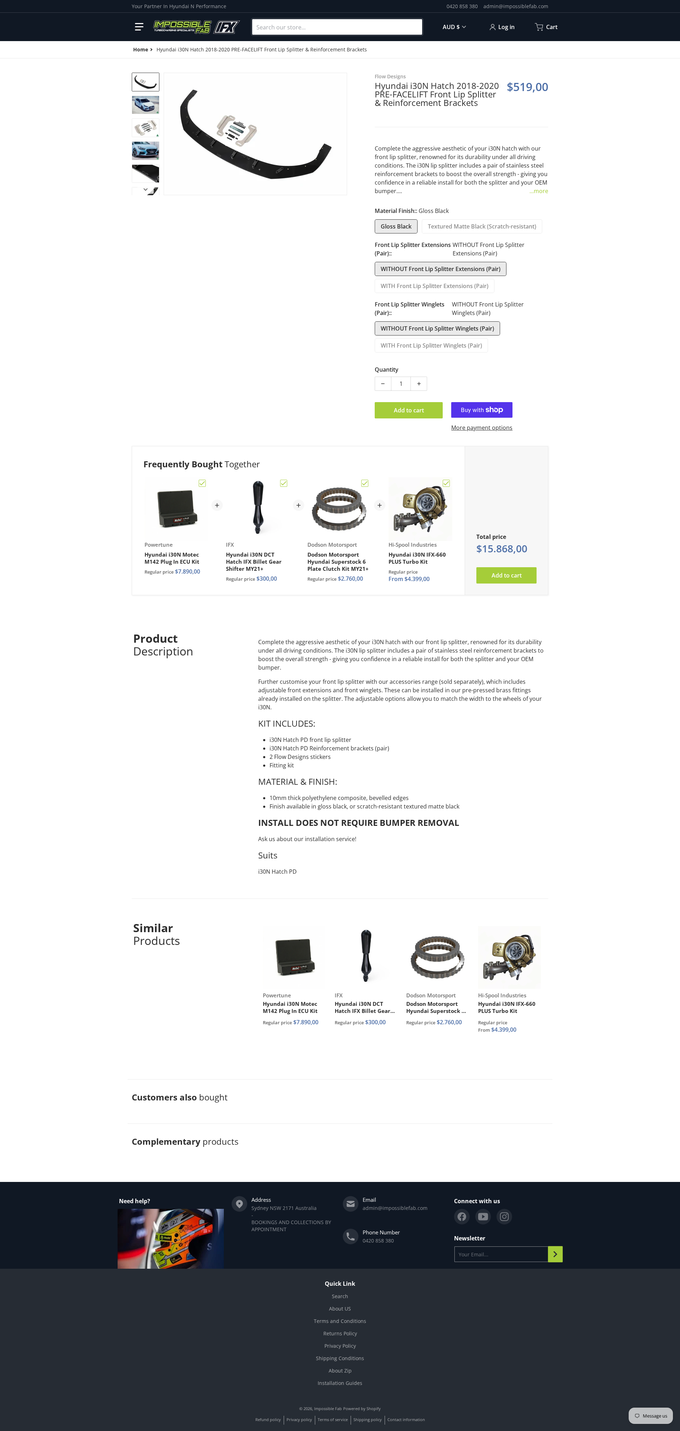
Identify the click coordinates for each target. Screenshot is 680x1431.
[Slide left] (168, 134)
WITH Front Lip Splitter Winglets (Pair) (431, 345)
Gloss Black (396, 226)
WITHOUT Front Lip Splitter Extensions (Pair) (440, 269)
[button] (139, 27)
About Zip (340, 1370)
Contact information (406, 1419)
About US (340, 1308)
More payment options (481, 428)
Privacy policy (299, 1419)
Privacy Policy (340, 1345)
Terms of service (333, 1419)
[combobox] (337, 27)
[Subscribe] (555, 1254)
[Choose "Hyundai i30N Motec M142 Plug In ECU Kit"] (202, 483)
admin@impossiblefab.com (515, 6)
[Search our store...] (414, 27)
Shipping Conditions (340, 1358)
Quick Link (340, 1283)
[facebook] (462, 1216)
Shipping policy (367, 1419)
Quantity (386, 369)
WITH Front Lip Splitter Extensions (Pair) (434, 286)
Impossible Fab (328, 1408)
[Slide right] (343, 134)
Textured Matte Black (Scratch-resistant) (482, 226)
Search (340, 1296)
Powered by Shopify (362, 1408)
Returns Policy (340, 1333)
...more (538, 191)
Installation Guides (340, 1383)
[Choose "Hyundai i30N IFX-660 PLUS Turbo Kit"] (446, 483)
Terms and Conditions (340, 1321)
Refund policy (268, 1419)
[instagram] (504, 1216)
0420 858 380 (462, 6)
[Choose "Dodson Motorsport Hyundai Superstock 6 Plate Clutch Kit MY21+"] (364, 483)
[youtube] (483, 1216)
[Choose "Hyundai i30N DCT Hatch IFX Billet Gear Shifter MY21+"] (283, 483)
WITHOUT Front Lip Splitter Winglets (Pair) (437, 328)
